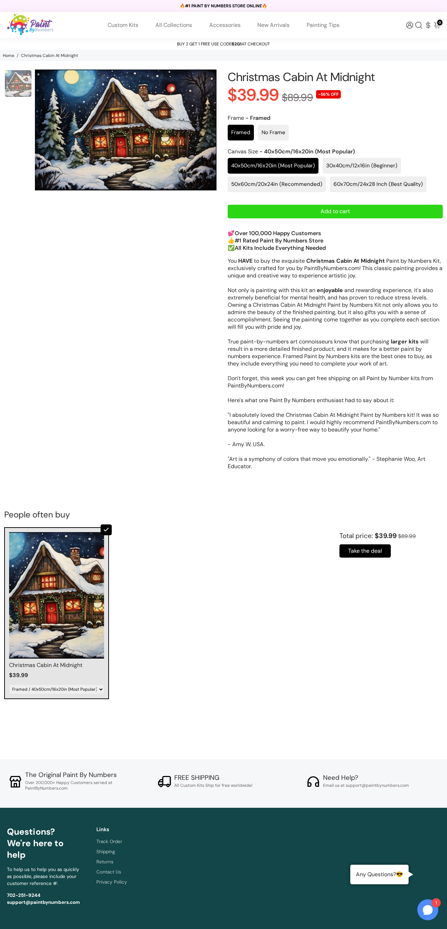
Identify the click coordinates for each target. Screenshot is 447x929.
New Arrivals (273, 25)
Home (8, 55)
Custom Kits (123, 25)
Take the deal (365, 550)
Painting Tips (323, 25)
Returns (104, 862)
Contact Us (108, 872)
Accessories (225, 25)
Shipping (105, 852)
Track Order (109, 841)
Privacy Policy (111, 882)
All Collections (173, 25)
